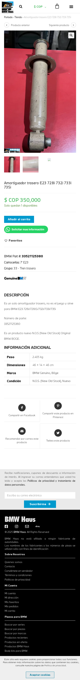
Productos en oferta (16, 642)
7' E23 (24, 262)
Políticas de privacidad (17, 579)
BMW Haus (20, 519)
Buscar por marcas (15, 633)
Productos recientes (16, 637)
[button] (71, 6)
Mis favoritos (12, 602)
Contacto (10, 566)
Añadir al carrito (19, 219)
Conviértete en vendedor (19, 570)
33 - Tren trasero (25, 268)
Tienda (18, 17)
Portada (8, 17)
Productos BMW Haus (17, 646)
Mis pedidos (11, 606)
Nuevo (66, 381)
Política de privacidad (55, 665)
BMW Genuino (41, 373)
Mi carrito (10, 610)
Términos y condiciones (18, 575)
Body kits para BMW (16, 650)
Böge (55, 373)
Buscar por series (15, 624)
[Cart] (57, 6)
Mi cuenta (10, 593)
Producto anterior (20, 25)
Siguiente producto (59, 25)
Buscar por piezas (15, 629)
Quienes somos (13, 562)
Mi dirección (11, 597)
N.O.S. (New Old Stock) (47, 381)
